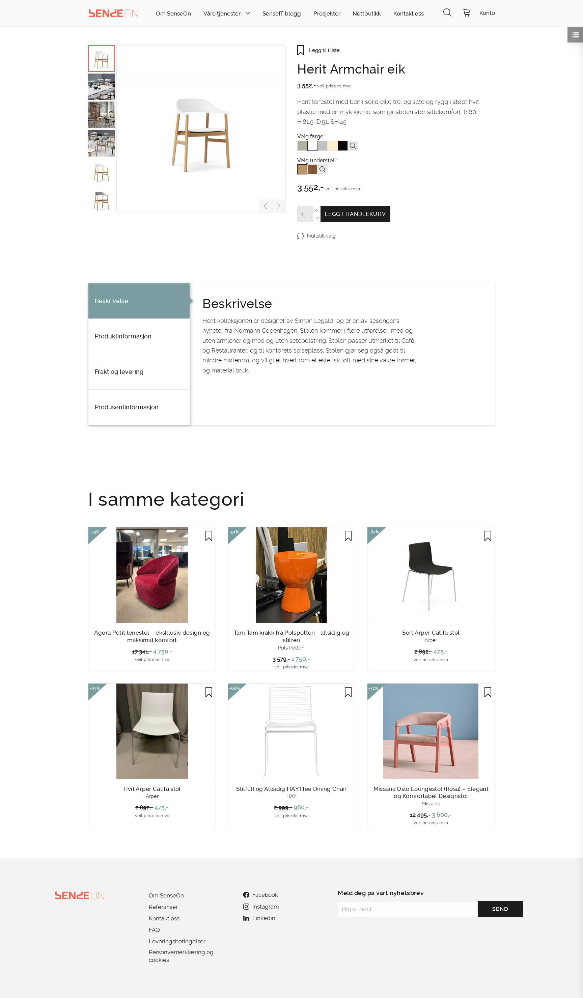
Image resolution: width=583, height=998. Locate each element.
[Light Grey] (322, 146)
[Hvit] (312, 146)
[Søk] (447, 13)
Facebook (265, 894)
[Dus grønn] (302, 146)
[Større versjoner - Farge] (353, 146)
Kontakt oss (408, 13)
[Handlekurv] (466, 13)
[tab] (139, 301)
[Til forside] (113, 13)
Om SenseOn (173, 13)
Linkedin (263, 918)
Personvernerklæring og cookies (181, 956)
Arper (430, 640)
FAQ (154, 929)
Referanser (163, 907)
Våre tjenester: (222, 13)
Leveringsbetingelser (177, 941)
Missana (431, 804)
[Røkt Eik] (312, 169)
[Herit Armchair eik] (201, 129)
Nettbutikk (367, 13)
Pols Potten (291, 648)
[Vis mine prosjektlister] (575, 35)
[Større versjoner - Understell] (322, 169)
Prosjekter (326, 13)
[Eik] (302, 169)
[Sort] (343, 146)
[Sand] (333, 146)
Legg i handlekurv (355, 214)
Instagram (265, 906)
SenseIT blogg (281, 13)
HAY (291, 796)
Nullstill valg (321, 236)
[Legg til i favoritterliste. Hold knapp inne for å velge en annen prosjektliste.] (209, 535)
